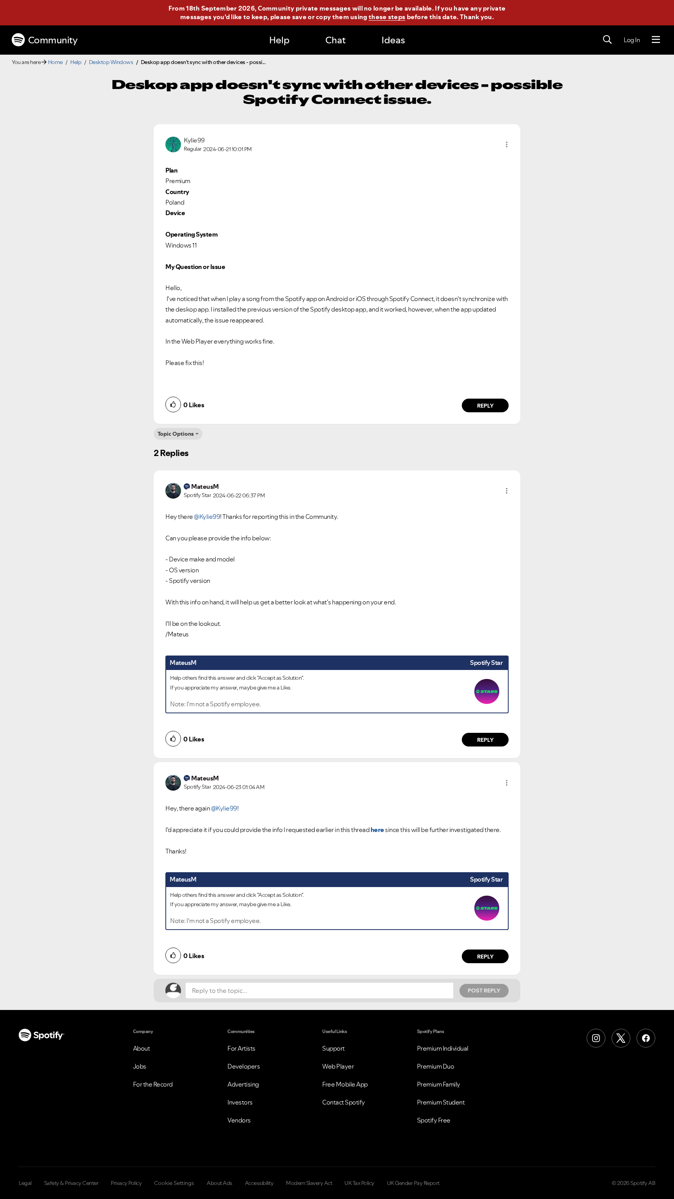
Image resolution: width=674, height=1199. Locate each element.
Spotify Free (434, 1120)
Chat (335, 40)
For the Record (153, 1084)
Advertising (243, 1084)
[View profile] (173, 143)
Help (279, 40)
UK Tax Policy (359, 1183)
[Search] (607, 40)
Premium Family (438, 1084)
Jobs (139, 1066)
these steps (387, 16)
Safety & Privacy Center (71, 1183)
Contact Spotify (343, 1102)
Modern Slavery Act (309, 1183)
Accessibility (259, 1183)
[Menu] (655, 39)
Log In (632, 40)
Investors (240, 1102)
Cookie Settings (174, 1183)
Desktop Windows (111, 62)
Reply (485, 406)
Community (53, 40)
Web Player (338, 1066)
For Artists (241, 1048)
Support (333, 1048)
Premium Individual (442, 1048)
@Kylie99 (207, 516)
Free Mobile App (345, 1084)
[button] (507, 144)
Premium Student (441, 1102)
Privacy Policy (126, 1183)
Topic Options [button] (176, 434)
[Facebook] (646, 1038)
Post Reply (484, 990)
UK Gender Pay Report (413, 1183)
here (377, 829)
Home (55, 62)
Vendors (239, 1120)
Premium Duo (435, 1066)
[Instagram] (596, 1038)
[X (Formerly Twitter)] (621, 1038)
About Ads (219, 1183)
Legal (25, 1183)
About (141, 1048)
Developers (243, 1066)
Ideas (393, 40)
